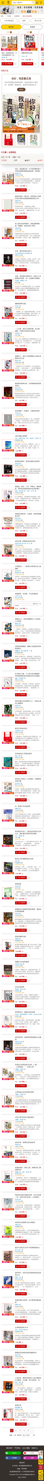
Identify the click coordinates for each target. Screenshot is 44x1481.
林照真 (17, 705)
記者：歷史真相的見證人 (23, 251)
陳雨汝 (17, 360)
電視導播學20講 (20, 936)
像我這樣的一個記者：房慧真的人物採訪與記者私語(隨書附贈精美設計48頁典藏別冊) (28, 198)
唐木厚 (17, 571)
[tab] (11, 27)
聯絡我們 (22, 1462)
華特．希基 (18, 1382)
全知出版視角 (19, 987)
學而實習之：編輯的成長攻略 (25, 1012)
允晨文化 (17, 1146)
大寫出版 (17, 1071)
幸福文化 (17, 175)
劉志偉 (17, 1355)
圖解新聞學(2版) (27, 53)
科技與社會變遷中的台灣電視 (25, 1222)
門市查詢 (17, 1448)
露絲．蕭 (17, 756)
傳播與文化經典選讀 (22, 962)
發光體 (17, 1174)
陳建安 (17, 808)
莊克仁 (23, 56)
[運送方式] (40, 1477)
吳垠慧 (17, 463)
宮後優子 (17, 333)
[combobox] (22, 2)
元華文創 (17, 520)
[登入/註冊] (37, 2)
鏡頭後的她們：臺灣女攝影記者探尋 (27, 461)
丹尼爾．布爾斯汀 (20, 280)
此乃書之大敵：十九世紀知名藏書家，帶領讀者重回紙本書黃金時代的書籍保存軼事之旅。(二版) (28, 676)
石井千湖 (17, 596)
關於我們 (9, 1448)
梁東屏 (17, 1144)
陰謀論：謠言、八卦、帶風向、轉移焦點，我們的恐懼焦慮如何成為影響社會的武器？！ (28, 489)
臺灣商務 (17, 652)
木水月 (17, 230)
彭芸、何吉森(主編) (20, 1329)
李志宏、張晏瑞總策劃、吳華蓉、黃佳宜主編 (27, 1014)
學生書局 (17, 389)
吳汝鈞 (17, 388)
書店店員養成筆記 (21, 728)
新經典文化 (18, 572)
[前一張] (1, 49)
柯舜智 (17, 1224)
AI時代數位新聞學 (21, 436)
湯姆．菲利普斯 (19, 491)
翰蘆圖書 (17, 440)
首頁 (2, 16)
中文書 (9, 16)
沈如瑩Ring (18, 730)
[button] (2, 2)
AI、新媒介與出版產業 (22, 806)
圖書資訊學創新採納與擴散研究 (26, 1352)
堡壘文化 (17, 680)
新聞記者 (18, 1405)
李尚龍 (17, 1199)
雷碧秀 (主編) (18, 964)
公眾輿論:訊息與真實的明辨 (24, 1092)
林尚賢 (17, 886)
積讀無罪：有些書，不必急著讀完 (26, 594)
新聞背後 (18, 884)
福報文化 (17, 255)
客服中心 (35, 1448)
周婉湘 (17, 228)
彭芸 (16, 861)
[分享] (40, 1472)
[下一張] (42, 49)
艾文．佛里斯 (18, 836)
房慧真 (17, 200)
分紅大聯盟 (26, 1448)
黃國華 (17, 939)
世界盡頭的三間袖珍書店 (23, 753)
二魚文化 (17, 415)
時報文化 (17, 202)
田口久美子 (18, 1250)
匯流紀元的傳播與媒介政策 (24, 859)
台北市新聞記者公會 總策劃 (22, 253)
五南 (16, 307)
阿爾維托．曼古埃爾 (20, 651)
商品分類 (40, 1467)
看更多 (21, 89)
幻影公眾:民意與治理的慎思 (24, 1117)
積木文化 (17, 598)
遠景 (16, 888)
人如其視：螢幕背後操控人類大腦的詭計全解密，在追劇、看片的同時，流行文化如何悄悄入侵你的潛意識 (28, 1380)
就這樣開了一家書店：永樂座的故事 (27, 411)
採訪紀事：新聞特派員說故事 (25, 1142)
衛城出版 (17, 1279)
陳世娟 (17, 518)
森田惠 (3, 57)
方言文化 (17, 1384)
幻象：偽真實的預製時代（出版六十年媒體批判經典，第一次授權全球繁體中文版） (28, 278)
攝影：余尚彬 (25, 1172)
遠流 (16, 335)
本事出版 (17, 492)
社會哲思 (16, 16)
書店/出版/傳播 (27, 16)
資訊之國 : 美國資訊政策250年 (25, 541)
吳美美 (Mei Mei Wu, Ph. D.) (22, 543)
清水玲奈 (17, 783)
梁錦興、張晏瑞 (19, 989)
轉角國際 (17, 1407)
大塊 (16, 837)
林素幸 (17, 1304)
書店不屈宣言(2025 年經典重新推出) (27, 1247)
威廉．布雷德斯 (19, 678)
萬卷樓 (17, 991)
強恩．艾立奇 (30, 491)
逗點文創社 (18, 362)
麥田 (16, 282)
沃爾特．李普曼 (19, 1069)
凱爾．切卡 (18, 1277)
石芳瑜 (17, 413)
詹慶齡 (17, 1172)
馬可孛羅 (17, 1251)
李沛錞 (17, 913)
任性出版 (17, 1201)
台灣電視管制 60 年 (21, 1327)
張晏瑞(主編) (18, 1041)
